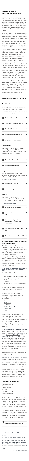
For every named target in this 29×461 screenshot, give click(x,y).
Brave (5, 310)
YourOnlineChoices (20, 333)
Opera (5, 312)
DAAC (19, 336)
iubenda (12, 440)
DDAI (3, 338)
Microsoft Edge (7, 308)
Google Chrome (8, 301)
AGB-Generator (6, 440)
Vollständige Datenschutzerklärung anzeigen (19, 450)
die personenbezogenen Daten (13, 442)
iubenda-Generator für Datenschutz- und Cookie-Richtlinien (14, 438)
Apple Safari (7, 304)
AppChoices (10, 354)
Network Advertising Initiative (13, 334)
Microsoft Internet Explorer (10, 306)
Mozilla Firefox (7, 302)
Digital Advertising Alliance (8, 336)
